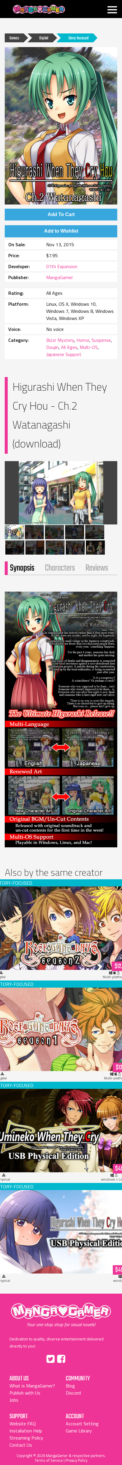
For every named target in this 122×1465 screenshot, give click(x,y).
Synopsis (22, 568)
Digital (43, 38)
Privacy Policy (76, 1460)
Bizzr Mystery (60, 340)
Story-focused (78, 38)
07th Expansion (61, 266)
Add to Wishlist (61, 231)
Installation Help (25, 1430)
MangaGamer (38, 9)
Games (14, 38)
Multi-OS (89, 347)
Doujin (52, 347)
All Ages (69, 347)
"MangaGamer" (61, 1315)
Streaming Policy (26, 1437)
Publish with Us (24, 1392)
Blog (70, 1385)
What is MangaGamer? (32, 1385)
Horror (82, 340)
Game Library (79, 1430)
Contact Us (20, 1444)
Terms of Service (49, 1460)
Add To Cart (61, 214)
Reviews (97, 568)
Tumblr (74, 1357)
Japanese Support (63, 354)
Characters (60, 568)
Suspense (101, 340)
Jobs (13, 1399)
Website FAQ (22, 1423)
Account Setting (82, 1423)
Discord (73, 1392)
